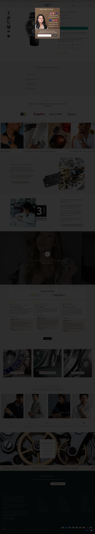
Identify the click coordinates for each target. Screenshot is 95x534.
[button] (58, 9)
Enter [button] (55, 35)
